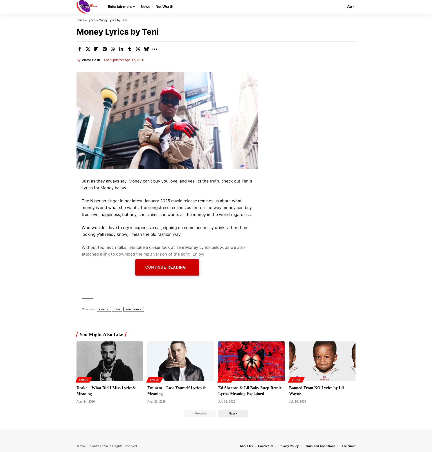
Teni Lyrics (134, 309)
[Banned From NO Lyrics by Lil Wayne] (322, 361)
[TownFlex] (88, 6)
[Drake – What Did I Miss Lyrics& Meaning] (109, 361)
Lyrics (91, 20)
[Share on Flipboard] (96, 49)
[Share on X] (88, 49)
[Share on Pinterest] (104, 49)
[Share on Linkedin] (121, 49)
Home (80, 20)
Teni (117, 309)
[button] (341, 6)
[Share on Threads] (138, 49)
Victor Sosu (91, 60)
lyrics (103, 309)
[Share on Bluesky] (146, 49)
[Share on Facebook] (79, 49)
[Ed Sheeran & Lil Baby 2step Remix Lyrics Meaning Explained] (251, 361)
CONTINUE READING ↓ (167, 267)
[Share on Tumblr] (129, 49)
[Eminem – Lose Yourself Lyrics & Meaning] (180, 361)
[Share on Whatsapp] (113, 49)
